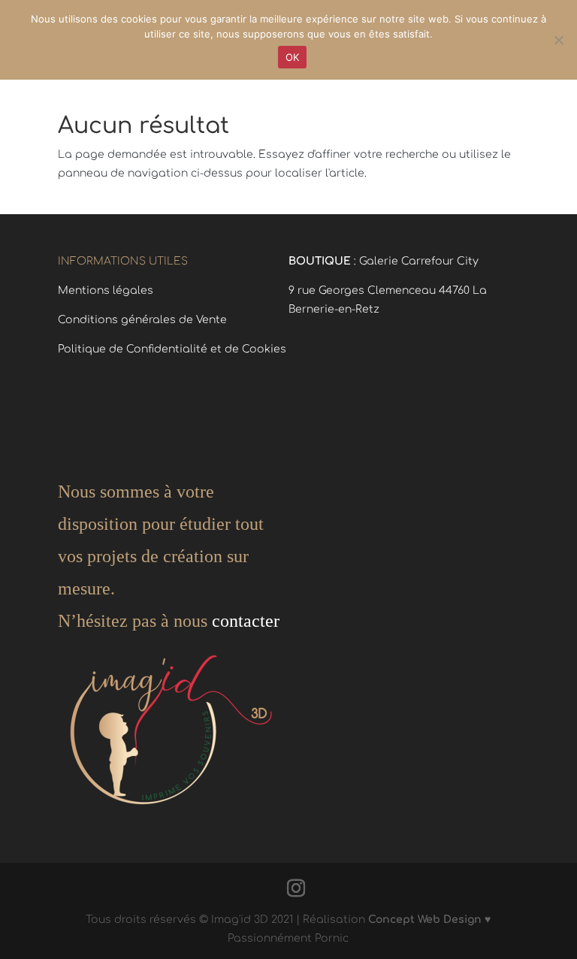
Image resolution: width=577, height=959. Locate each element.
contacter (243, 621)
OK (292, 57)
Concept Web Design (425, 919)
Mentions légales (105, 290)
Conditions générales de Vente (142, 319)
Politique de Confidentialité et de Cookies (172, 349)
